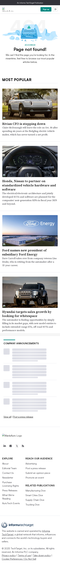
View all (7, 416)
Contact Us (8, 472)
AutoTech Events (11, 503)
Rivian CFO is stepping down (23, 124)
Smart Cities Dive (34, 495)
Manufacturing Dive (35, 490)
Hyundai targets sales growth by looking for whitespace (27, 314)
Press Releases (9, 490)
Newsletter (7, 477)
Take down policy (42, 555)
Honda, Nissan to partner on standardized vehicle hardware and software (29, 185)
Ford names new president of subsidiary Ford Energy (24, 252)
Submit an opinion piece (37, 472)
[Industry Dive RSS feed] (23, 446)
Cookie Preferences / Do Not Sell (19, 558)
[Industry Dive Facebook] (11, 446)
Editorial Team (9, 468)
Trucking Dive (32, 504)
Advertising (31, 463)
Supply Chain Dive (34, 499)
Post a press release (23, 416)
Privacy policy (9, 555)
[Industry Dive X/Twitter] (17, 446)
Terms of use (24, 555)
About (5, 463)
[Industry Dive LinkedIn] (4, 446)
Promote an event (34, 477)
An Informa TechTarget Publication (30, 3)
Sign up (46, 9)
